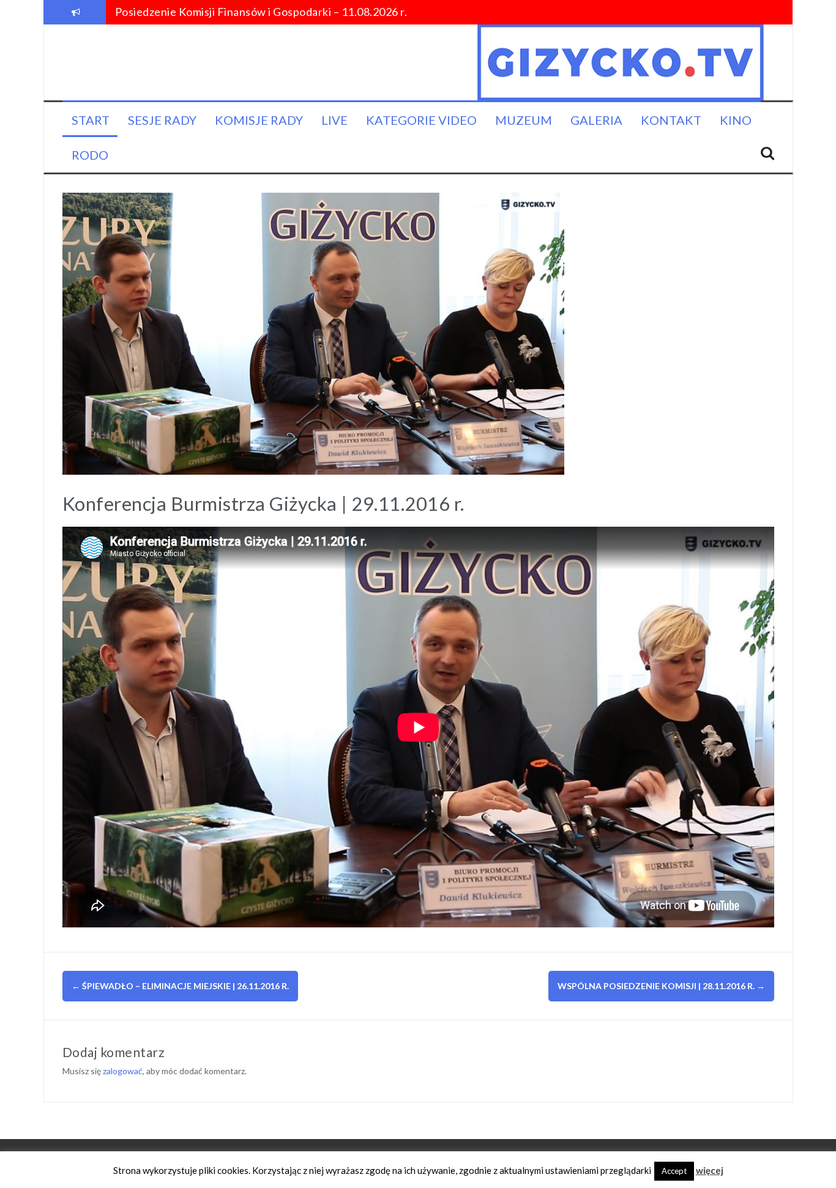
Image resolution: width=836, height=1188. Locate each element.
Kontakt (671, 120)
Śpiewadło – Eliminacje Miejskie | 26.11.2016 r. (180, 986)
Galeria (596, 120)
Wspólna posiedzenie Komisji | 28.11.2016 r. (661, 986)
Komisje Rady (259, 120)
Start (91, 120)
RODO (90, 154)
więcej (709, 1170)
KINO (736, 120)
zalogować (123, 1071)
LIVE (334, 120)
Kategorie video (421, 120)
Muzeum (523, 120)
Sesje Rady (162, 120)
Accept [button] (674, 1171)
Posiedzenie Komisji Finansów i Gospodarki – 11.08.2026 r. (261, 11)
